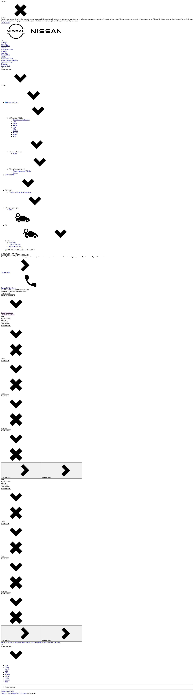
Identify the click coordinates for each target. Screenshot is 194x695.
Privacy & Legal (6, 693)
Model (3, 358)
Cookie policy (5, 23)
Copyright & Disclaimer (19, 693)
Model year (4, 322)
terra (14, 136)
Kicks (15, 134)
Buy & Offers (5, 46)
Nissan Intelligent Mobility (9, 60)
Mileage (3, 320)
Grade (3, 393)
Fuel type (4, 428)
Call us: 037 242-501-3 (8, 288)
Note (14, 127)
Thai (10, 210)
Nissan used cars (12, 102)
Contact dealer (5, 272)
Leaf (14, 122)
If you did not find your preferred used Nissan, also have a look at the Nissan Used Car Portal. (31, 642)
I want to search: (6, 293)
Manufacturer (5, 324)
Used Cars (4, 44)
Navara (15, 173)
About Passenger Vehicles (21, 120)
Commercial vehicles (7, 314)
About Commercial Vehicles (22, 171)
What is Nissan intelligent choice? (21, 192)
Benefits (10, 190)
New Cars (4, 42)
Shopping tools (5, 66)
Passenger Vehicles (17, 118)
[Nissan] (31, 38)
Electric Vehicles (16, 152)
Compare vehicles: (15, 244)
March (15, 125)
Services (3, 47)
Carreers (11, 691)
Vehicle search (9, 175)
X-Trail (15, 132)
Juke (14, 129)
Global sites (4, 691)
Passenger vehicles (7, 313)
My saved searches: (15, 246)
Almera (15, 131)
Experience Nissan (7, 49)
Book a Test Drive (7, 62)
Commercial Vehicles (17, 169)
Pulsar (15, 123)
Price (2, 316)
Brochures (4, 64)
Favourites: (12, 243)
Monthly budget (6, 318)
